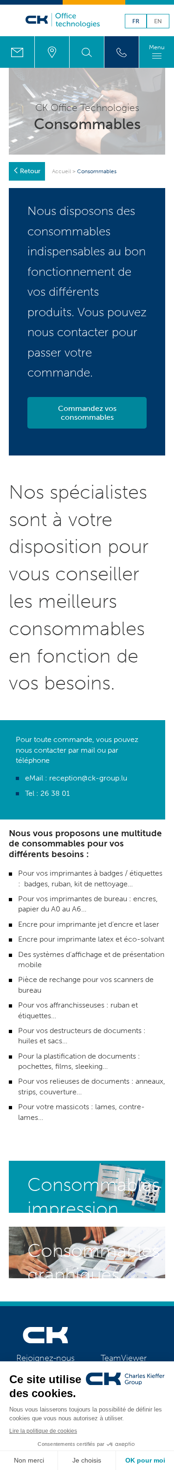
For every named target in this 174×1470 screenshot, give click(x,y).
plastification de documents (90, 1056)
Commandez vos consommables (87, 413)
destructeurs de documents (96, 1030)
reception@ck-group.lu (88, 778)
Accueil (61, 171)
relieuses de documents (89, 1081)
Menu (157, 47)
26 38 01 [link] (55, 793)
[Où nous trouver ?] (52, 52)
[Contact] (17, 52)
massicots (72, 1106)
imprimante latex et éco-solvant (110, 939)
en (158, 22)
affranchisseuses (76, 1005)
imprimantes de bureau (88, 898)
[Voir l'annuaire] (121, 52)
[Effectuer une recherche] (87, 52)
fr (135, 22)
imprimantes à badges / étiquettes (105, 873)
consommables (68, 231)
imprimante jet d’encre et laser (108, 924)
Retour (30, 171)
